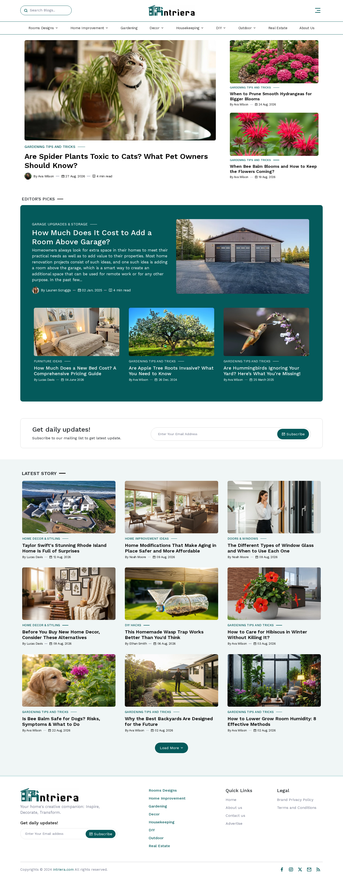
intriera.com (63, 869)
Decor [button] (155, 28)
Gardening (129, 28)
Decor (154, 814)
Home (231, 799)
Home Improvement (167, 798)
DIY (152, 830)
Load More (169, 748)
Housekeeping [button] (188, 28)
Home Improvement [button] (87, 28)
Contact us (235, 815)
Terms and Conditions (296, 807)
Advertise (234, 823)
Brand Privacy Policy (295, 799)
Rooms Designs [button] (41, 28)
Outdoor (156, 838)
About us (234, 807)
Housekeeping (162, 822)
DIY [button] (219, 28)
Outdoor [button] (245, 28)
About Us (307, 28)
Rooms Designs (163, 790)
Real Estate (277, 28)
